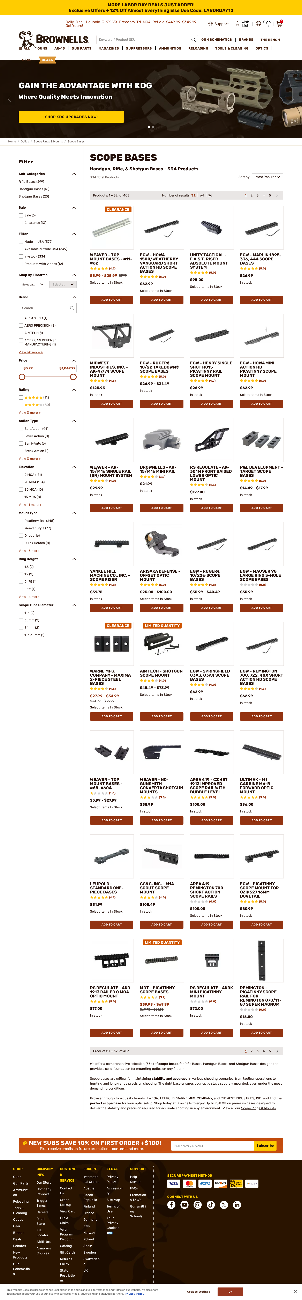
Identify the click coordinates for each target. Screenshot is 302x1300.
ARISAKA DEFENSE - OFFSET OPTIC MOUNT (160, 575)
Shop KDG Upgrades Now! (71, 117)
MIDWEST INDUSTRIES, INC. (241, 1098)
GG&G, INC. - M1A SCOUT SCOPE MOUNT (157, 888)
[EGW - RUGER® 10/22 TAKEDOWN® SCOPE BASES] (162, 336)
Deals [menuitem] (47, 60)
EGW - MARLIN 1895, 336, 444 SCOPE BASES (260, 259)
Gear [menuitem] (26, 60)
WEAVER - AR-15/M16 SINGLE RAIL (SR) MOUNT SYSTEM (111, 471)
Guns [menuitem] (42, 48)
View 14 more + (30, 597)
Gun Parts (21, 1183)
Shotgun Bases (247, 1064)
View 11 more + (30, 505)
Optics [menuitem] (262, 48)
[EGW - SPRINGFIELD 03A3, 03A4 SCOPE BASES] (212, 644)
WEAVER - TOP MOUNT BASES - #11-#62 (111, 259)
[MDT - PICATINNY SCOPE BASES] (162, 960)
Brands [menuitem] (246, 40)
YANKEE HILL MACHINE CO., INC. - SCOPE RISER (110, 575)
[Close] (295, 1291)
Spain (87, 1246)
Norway (89, 1233)
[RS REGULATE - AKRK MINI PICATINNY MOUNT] (212, 960)
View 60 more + (31, 352)
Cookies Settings (198, 1291)
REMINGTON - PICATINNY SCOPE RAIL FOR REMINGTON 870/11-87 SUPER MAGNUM (260, 996)
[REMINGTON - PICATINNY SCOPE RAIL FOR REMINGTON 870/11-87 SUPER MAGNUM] (262, 960)
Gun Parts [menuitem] (82, 48)
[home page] (54, 39)
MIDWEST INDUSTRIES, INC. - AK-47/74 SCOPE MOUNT (109, 369)
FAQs (134, 1188)
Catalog (66, 1246)
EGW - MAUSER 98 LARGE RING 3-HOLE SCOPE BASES (260, 575)
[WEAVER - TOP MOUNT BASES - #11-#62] (112, 228)
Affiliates (44, 1242)
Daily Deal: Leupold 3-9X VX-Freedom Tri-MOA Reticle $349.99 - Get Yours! (133, 24)
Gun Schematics (21, 1269)
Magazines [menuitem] (109, 48)
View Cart (67, 1211)
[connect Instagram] (198, 1205)
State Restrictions (67, 1275)
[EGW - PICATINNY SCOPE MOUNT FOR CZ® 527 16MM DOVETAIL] (262, 856)
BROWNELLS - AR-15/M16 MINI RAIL (158, 469)
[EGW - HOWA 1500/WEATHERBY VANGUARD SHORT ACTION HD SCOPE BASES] (162, 228)
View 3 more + (30, 413)
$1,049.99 (67, 368)
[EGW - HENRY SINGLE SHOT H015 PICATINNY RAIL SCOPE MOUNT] (212, 336)
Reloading (21, 1201)
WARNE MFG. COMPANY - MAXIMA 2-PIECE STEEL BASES (110, 677)
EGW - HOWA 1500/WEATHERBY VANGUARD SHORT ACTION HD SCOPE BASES (159, 263)
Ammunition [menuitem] (170, 48)
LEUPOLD (167, 1098)
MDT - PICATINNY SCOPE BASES (157, 990)
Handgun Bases (215, 1064)
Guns (17, 1177)
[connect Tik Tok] (211, 1205)
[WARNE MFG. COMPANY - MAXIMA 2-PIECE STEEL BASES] (112, 644)
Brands (18, 1233)
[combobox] (32, 284)
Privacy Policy (134, 1293)
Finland (89, 1206)
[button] (263, 24)
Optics (25, 141)
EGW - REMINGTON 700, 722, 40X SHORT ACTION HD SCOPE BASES (261, 677)
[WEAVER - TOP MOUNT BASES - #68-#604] (112, 752)
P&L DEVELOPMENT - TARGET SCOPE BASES (261, 471)
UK (85, 1270)
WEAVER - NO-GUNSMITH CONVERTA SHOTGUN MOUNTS (161, 786)
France (88, 1213)
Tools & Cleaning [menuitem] (232, 48)
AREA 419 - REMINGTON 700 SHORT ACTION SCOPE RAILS (206, 890)
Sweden (89, 1252)
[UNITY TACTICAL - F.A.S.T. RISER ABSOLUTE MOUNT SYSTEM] (212, 228)
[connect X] (224, 1205)
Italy (86, 1226)
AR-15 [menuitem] (59, 48)
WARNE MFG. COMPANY (194, 1098)
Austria (89, 1188)
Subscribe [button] (265, 1145)
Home (12, 141)
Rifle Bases (192, 1064)
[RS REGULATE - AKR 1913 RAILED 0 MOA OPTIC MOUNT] (112, 960)
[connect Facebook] (171, 1205)
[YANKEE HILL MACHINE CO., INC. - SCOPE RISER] (112, 544)
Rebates (19, 1246)
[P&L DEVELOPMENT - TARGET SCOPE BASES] (262, 440)
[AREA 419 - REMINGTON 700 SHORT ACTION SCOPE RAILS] (212, 856)
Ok (230, 1291)
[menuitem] (26, 48)
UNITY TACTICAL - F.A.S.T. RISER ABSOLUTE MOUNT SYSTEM (209, 261)
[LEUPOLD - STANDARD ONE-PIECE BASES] (112, 856)
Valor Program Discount (67, 1234)
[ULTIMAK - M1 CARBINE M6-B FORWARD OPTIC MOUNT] (262, 752)
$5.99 (28, 368)
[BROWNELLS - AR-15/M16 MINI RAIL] (162, 440)
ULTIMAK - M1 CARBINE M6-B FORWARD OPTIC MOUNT (256, 786)
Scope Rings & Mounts (48, 141)
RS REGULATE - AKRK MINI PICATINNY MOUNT (211, 992)
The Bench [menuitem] (270, 40)
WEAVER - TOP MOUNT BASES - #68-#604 (106, 784)
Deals (17, 1239)
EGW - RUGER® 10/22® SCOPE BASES (205, 575)
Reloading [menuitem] (198, 48)
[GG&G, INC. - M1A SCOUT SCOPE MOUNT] (162, 856)
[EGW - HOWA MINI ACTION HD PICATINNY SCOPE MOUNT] (262, 336)
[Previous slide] (9, 99)
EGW (155, 1098)
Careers (43, 1212)
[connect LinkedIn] (237, 1205)
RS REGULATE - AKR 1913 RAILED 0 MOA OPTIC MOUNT (110, 992)
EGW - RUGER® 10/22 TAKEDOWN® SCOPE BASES (159, 367)
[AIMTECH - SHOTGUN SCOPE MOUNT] (162, 644)
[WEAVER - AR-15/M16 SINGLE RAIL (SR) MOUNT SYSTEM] (112, 440)
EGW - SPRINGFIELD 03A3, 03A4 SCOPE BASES (210, 675)
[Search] (193, 39)
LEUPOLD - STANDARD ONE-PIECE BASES (107, 888)
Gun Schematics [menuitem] (216, 40)
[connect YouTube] (184, 1205)
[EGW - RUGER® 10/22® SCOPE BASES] (212, 544)
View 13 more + (30, 551)
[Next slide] (293, 99)
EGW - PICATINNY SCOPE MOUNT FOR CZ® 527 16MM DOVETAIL (259, 890)
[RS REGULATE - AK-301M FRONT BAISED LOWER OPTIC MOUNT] (212, 440)
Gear (16, 1226)
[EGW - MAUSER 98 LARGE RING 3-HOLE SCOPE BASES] (262, 544)
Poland (88, 1239)
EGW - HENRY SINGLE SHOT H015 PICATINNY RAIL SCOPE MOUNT (211, 369)
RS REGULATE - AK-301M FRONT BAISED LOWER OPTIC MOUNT (211, 473)
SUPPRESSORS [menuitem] (139, 48)
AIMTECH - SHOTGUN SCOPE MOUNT (161, 673)
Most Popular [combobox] (266, 177)
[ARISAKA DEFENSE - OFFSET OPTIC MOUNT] (162, 544)
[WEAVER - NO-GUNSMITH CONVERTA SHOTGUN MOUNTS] (162, 752)
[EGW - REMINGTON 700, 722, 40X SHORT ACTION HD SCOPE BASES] (262, 644)
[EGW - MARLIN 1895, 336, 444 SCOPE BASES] (262, 228)
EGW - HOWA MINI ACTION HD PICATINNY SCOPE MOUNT (258, 369)
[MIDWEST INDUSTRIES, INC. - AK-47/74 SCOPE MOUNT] (112, 336)
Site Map (113, 1200)
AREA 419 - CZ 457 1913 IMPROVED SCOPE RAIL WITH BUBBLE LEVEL (208, 786)
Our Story (44, 1182)
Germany (90, 1219)
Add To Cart (111, 300)
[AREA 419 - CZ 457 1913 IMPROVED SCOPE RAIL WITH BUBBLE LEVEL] (212, 752)
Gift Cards (68, 1252)
